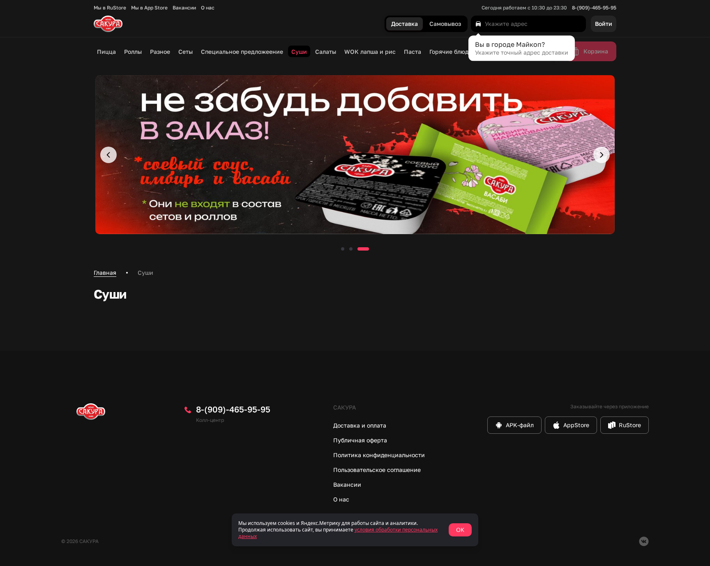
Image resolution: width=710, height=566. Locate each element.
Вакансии (184, 8)
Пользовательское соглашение (377, 469)
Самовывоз (445, 24)
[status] (355, 529)
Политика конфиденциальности (379, 454)
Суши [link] (145, 272)
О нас (207, 8)
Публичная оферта (360, 440)
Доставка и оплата (359, 425)
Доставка (404, 24)
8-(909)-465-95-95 (594, 8)
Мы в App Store (149, 8)
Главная (105, 272)
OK (460, 530)
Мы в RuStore (110, 8)
